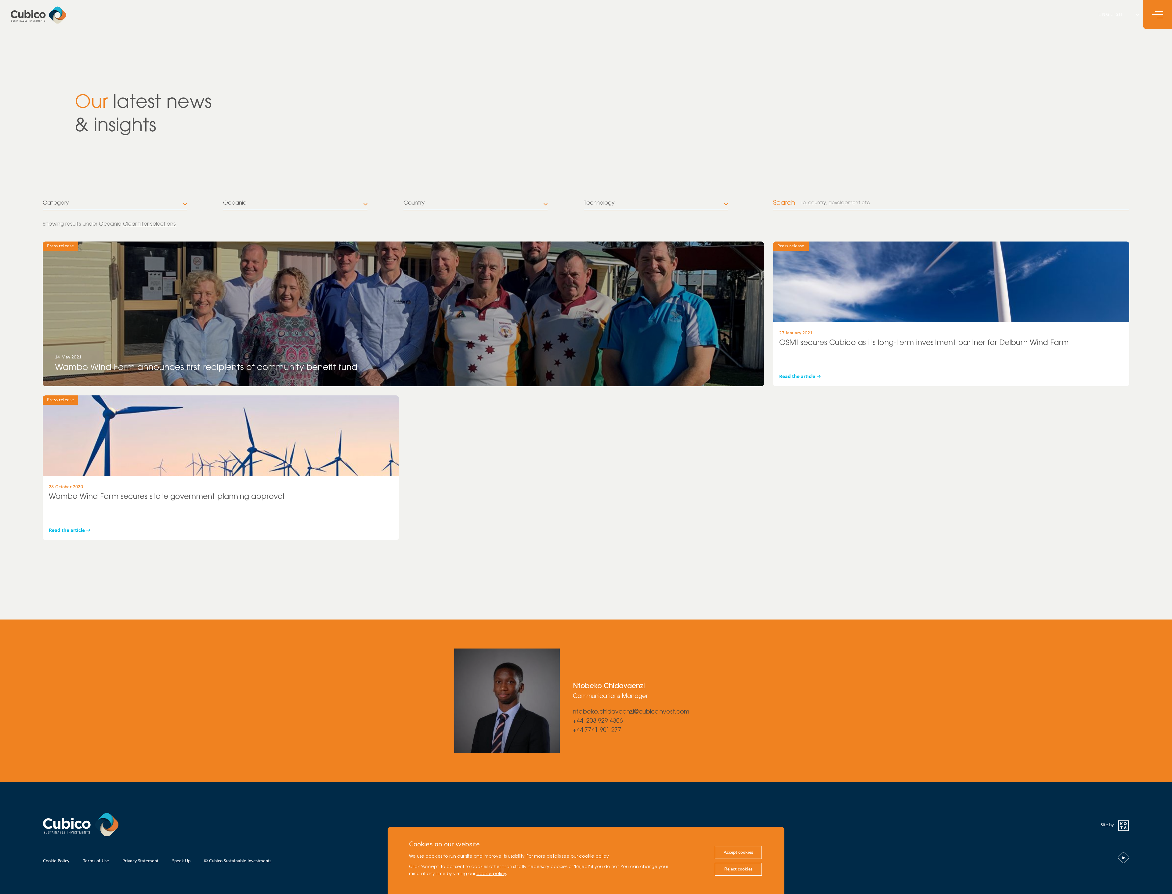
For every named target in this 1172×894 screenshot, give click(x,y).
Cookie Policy (56, 861)
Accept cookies (738, 852)
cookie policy (594, 857)
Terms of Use (96, 861)
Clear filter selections (149, 224)
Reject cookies (738, 869)
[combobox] (115, 203)
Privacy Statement (140, 861)
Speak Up (181, 861)
